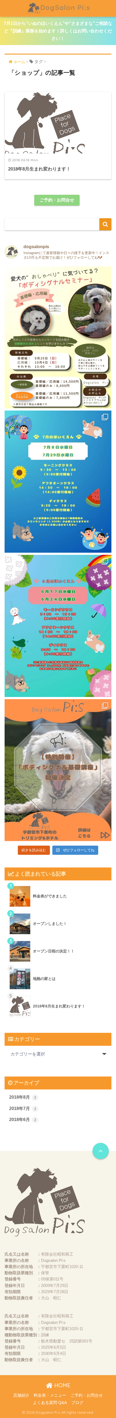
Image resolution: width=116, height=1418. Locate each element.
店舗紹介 (21, 1395)
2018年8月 (22, 1097)
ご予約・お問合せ (57, 200)
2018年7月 (22, 1108)
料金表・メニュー (50, 1395)
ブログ (77, 1402)
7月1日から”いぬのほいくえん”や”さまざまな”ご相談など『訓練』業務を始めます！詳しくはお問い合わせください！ (58, 31)
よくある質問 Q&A (50, 1402)
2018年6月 (22, 1119)
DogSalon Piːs (65, 7)
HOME (61, 1385)
